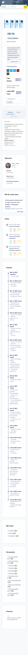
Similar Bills (14, 116)
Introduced (12, 530)
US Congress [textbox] (5, 7)
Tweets (18, 112)
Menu (17, 1)
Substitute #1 (12, 98)
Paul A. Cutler (15, 163)
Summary (10, 112)
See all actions (17, 79)
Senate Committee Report (12, 562)
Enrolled (12, 533)
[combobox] (5, 6)
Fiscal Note (12, 565)
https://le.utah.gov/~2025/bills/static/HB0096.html (14, 618)
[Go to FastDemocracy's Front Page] (2, 2)
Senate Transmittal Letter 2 (12, 594)
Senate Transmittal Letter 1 (12, 589)
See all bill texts (18, 92)
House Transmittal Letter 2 (14, 585)
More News (20, 211)
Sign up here (14, 61)
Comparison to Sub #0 (12, 576)
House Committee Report (12, 557)
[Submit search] (25, 6)
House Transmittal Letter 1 (14, 581)
